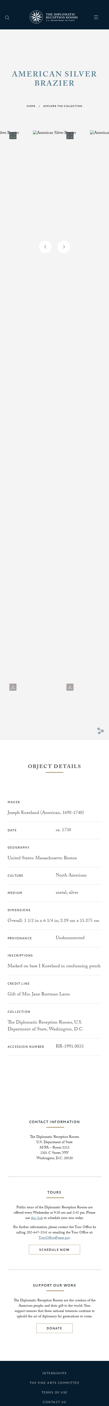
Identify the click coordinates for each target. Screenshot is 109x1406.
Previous (45, 247)
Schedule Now (54, 1250)
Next (64, 247)
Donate (54, 1328)
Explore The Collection (62, 106)
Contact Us (54, 1402)
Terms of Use (55, 1393)
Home (31, 106)
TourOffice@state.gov (54, 1238)
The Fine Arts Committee (55, 1383)
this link (37, 1218)
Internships (54, 1373)
